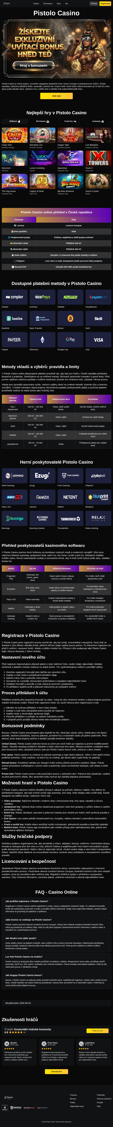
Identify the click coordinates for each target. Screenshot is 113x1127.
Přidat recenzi (97, 1031)
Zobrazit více (56, 1071)
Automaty (96, 121)
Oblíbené (13, 121)
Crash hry (68, 121)
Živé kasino (41, 121)
